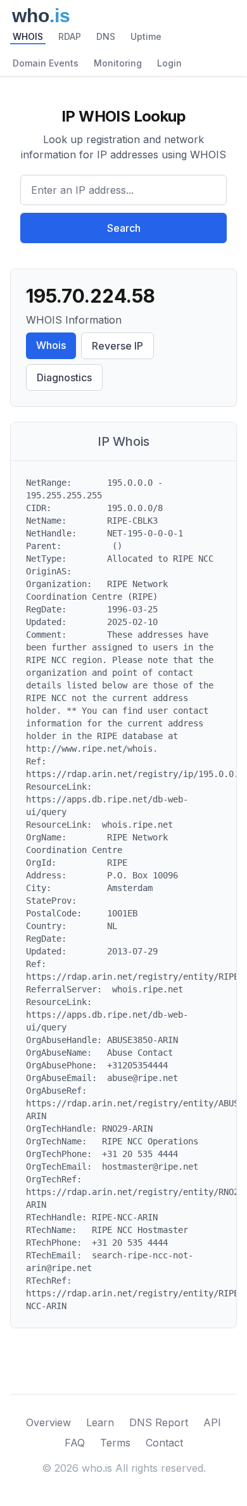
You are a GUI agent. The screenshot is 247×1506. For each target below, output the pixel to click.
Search (124, 228)
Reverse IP (117, 345)
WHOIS (28, 36)
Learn (100, 1422)
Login (169, 63)
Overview (48, 1422)
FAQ (75, 1442)
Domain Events (46, 63)
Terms (115, 1442)
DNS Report (158, 1422)
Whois (51, 345)
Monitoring (118, 63)
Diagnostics (64, 377)
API (212, 1422)
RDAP (69, 36)
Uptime (146, 36)
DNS (105, 36)
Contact (164, 1442)
